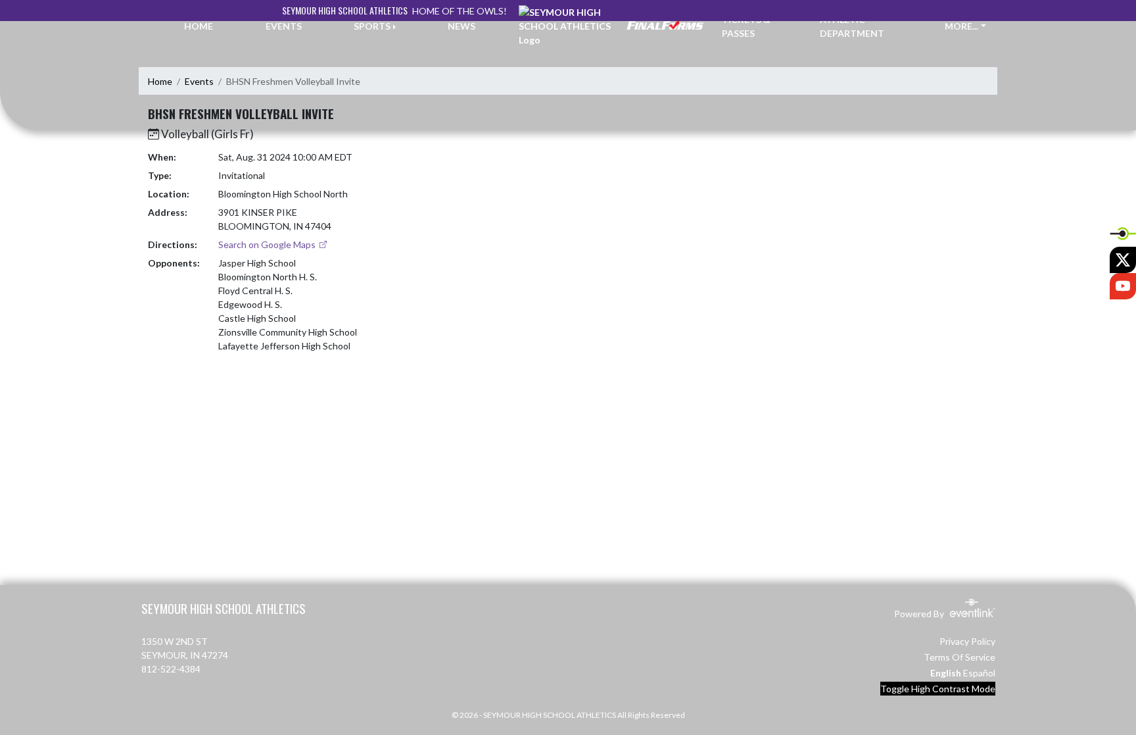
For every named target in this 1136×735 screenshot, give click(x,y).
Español (979, 672)
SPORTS (372, 26)
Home (160, 81)
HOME (198, 26)
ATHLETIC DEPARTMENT (852, 26)
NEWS (461, 26)
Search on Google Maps (268, 244)
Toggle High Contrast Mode (937, 688)
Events (199, 81)
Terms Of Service (959, 657)
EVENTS (284, 26)
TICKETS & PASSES (746, 26)
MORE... (961, 26)
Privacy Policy (967, 641)
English (945, 672)
